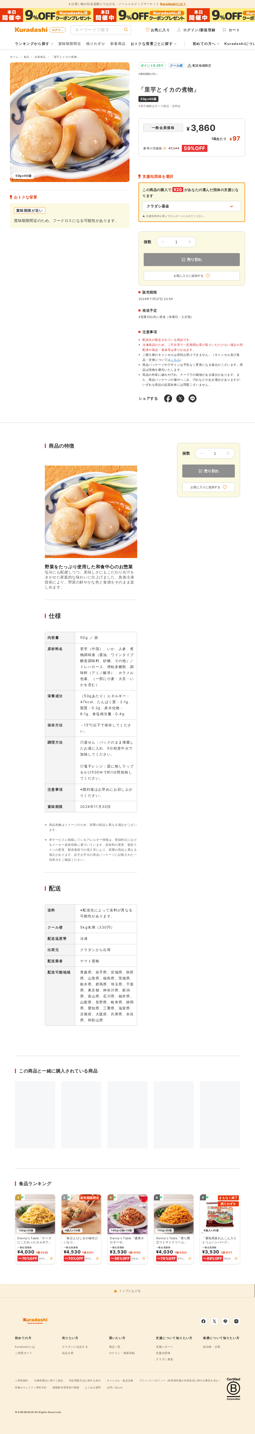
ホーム (14, 57)
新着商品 (118, 43)
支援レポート (164, 1346)
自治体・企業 (211, 1346)
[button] (51, 1258)
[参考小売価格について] (164, 148)
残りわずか (95, 43)
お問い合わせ (115, 1387)
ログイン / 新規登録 (59, 30)
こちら (175, 360)
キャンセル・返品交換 (120, 1380)
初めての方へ (204, 44)
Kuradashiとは (25, 1346)
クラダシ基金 (164, 1359)
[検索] (126, 29)
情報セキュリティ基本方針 (31, 1387)
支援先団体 (163, 1353)
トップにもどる (130, 1291)
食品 (26, 57)
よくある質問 (93, 1387)
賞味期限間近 (69, 43)
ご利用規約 (21, 1380)
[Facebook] (203, 1321)
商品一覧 (115, 1346)
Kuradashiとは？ (173, 4)
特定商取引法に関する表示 (85, 1380)
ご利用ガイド (23, 1353)
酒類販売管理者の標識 (66, 1387)
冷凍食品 (40, 57)
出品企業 (67, 1353)
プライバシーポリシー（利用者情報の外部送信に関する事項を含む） (180, 1380)
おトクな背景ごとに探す (152, 44)
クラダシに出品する (75, 1346)
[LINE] (225, 1321)
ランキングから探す (32, 44)
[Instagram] (236, 1321)
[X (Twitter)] (214, 1321)
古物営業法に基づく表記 (48, 1380)
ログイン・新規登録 (122, 1353)
